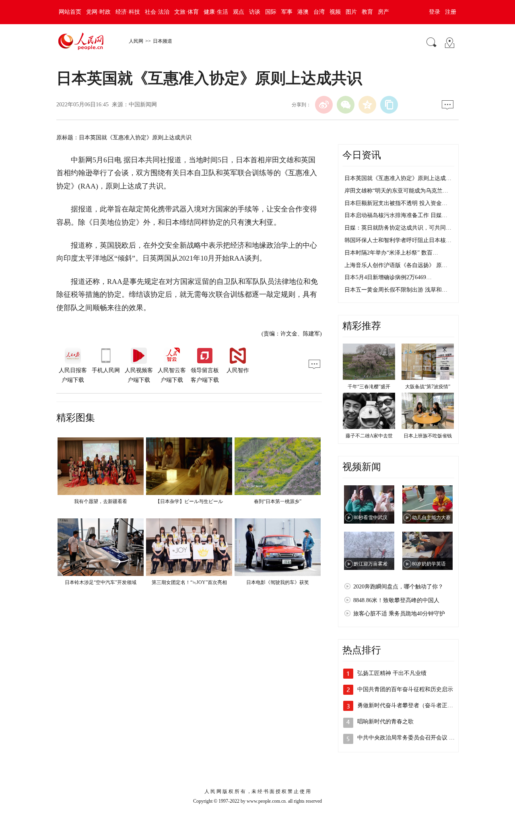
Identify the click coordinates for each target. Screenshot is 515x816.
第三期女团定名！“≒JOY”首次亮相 (189, 582)
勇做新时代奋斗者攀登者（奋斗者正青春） (410, 705)
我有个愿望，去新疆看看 (100, 501)
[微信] (345, 105)
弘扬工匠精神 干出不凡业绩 (391, 673)
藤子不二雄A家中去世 (369, 436)
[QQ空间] (367, 105)
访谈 (254, 12)
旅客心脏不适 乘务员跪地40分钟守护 (399, 614)
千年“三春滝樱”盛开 (369, 386)
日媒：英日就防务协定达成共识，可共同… (397, 228)
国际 (270, 12)
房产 (383, 12)
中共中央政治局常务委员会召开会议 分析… (411, 738)
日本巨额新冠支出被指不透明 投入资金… (395, 203)
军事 (287, 12)
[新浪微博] (324, 105)
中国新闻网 (143, 104)
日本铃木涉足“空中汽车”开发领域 (100, 582)
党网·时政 (98, 12)
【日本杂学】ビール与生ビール (189, 501)
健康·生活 (216, 12)
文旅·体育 (186, 12)
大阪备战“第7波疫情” (427, 386)
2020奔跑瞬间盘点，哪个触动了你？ (398, 587)
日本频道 (162, 41)
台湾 (319, 12)
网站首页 (70, 12)
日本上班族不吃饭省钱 (428, 436)
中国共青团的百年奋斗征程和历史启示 (405, 689)
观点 (238, 12)
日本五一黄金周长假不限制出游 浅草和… (395, 290)
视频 (335, 12)
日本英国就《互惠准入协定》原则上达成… (397, 178)
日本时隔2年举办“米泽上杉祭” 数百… (391, 253)
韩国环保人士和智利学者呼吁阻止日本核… (397, 240)
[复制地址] (389, 105)
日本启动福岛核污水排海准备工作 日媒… (395, 215)
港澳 (303, 12)
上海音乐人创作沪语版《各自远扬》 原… (395, 265)
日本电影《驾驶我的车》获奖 (277, 582)
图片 (351, 12)
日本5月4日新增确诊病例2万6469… (388, 277)
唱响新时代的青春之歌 (385, 722)
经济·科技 (127, 12)
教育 (367, 12)
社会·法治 (157, 12)
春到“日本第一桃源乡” (277, 501)
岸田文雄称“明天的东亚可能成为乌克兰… (396, 191)
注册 (450, 12)
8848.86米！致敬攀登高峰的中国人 (396, 600)
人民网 (136, 41)
